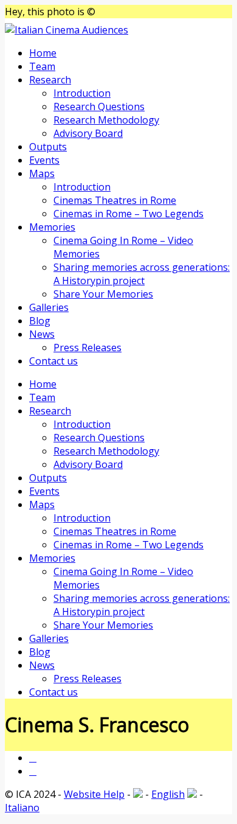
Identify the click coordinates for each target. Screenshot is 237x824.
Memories (52, 227)
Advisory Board (88, 133)
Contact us (53, 361)
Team (42, 66)
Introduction (82, 93)
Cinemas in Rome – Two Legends (128, 213)
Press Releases (87, 347)
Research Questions (99, 106)
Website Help (94, 794)
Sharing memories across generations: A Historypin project (141, 273)
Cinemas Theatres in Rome (114, 200)
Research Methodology (106, 120)
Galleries (49, 307)
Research (50, 79)
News (42, 334)
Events (44, 160)
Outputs (48, 146)
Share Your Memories (103, 294)
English (168, 794)
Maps (42, 173)
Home (43, 53)
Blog (39, 320)
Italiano (22, 807)
